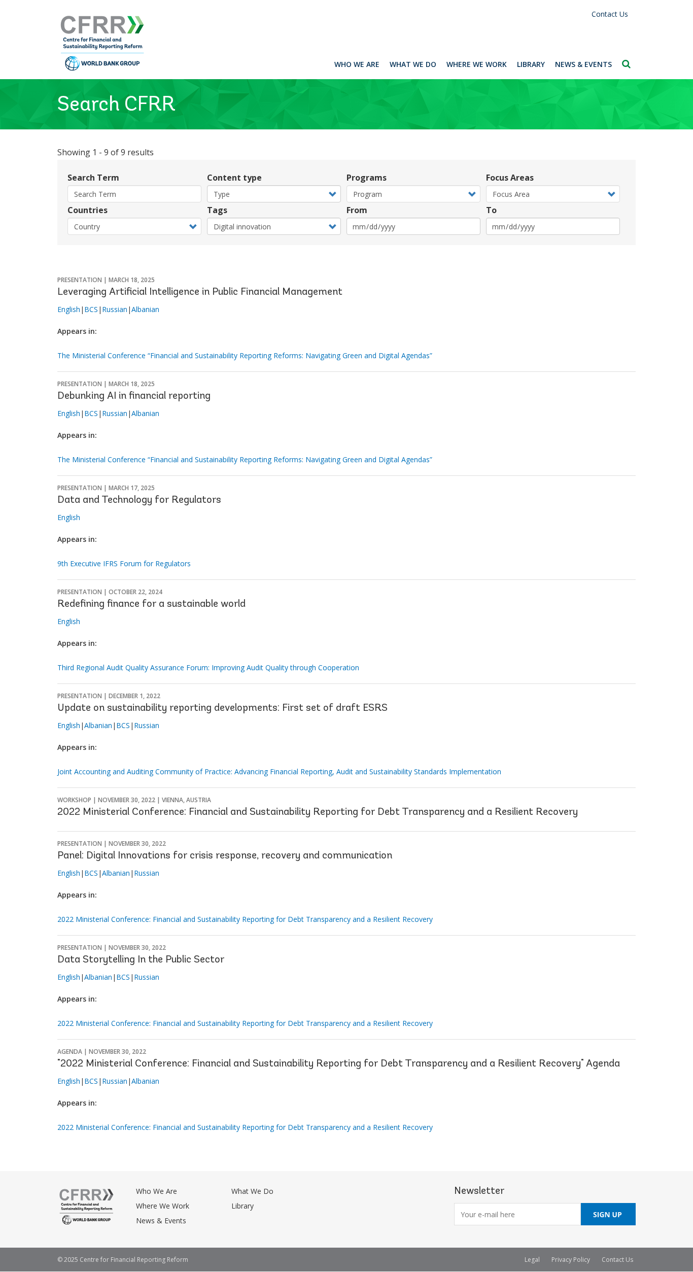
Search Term (93, 177)
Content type (234, 177)
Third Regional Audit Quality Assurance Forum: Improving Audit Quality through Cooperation (208, 667)
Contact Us (610, 14)
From (356, 210)
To (491, 210)
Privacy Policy (570, 1259)
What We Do (413, 64)
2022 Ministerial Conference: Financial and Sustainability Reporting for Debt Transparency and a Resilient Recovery (317, 812)
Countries (87, 210)
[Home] (102, 43)
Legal (532, 1259)
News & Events (583, 64)
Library (531, 64)
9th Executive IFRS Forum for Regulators (124, 563)
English (68, 309)
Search (626, 63)
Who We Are (356, 64)
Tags (217, 210)
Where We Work (476, 64)
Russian (114, 309)
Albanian (145, 309)
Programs (366, 177)
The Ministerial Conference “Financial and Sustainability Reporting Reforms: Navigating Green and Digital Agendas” (244, 355)
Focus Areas (510, 177)
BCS (91, 309)
